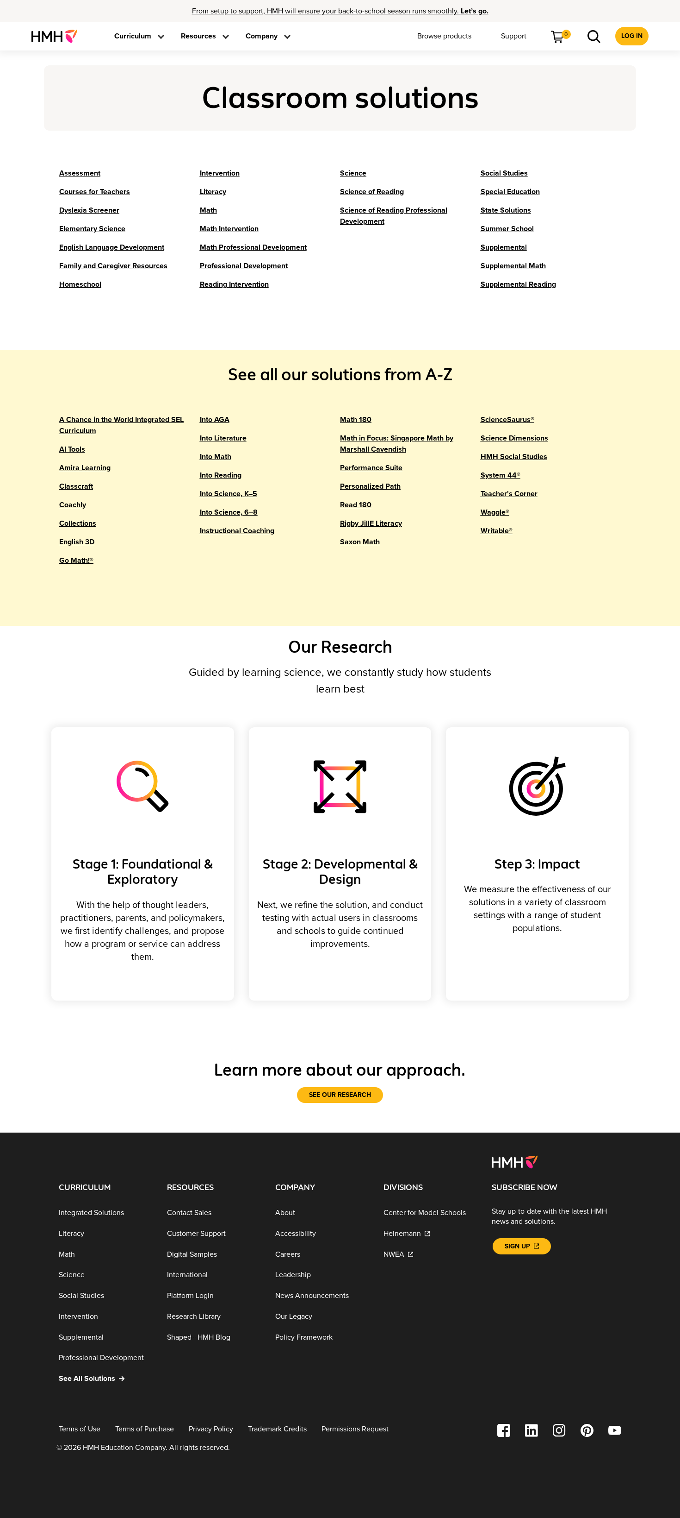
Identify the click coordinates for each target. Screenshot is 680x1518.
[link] (58, 36)
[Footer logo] (515, 1161)
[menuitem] (58, 36)
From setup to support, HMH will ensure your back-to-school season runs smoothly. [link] (340, 11)
